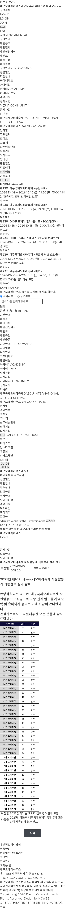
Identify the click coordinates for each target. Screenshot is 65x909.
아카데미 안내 (8, 93)
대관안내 (5, 483)
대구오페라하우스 (26, 126)
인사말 (4, 130)
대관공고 (5, 43)
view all (17, 184)
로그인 (4, 857)
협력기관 (5, 151)
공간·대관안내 (14, 35)
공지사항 (5, 101)
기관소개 (5, 176)
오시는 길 (5, 865)
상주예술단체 (8, 147)
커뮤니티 (14, 105)
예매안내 (5, 487)
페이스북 (5, 443)
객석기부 (5, 512)
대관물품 (5, 64)
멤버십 (4, 159)
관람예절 (5, 84)
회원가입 (5, 861)
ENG (3, 31)
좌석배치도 (6, 80)
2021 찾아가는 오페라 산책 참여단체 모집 (34, 813)
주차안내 (5, 496)
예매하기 (5, 200)
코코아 (4, 516)
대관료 (4, 55)
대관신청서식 (8, 51)
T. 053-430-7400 (11, 877)
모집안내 (5, 554)
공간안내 (5, 39)
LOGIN (4, 18)
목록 (32, 833)
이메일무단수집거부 (11, 853)
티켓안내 (5, 76)
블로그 (4, 439)
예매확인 (5, 508)
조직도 (4, 138)
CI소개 (4, 142)
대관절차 (5, 47)
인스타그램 (6, 447)
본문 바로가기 (8, 2)
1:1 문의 (4, 113)
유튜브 (4, 451)
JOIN (3, 22)
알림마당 (5, 491)
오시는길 (5, 155)
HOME (4, 14)
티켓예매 (5, 167)
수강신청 (5, 97)
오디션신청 (6, 500)
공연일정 (5, 72)
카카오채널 (6, 455)
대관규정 (5, 60)
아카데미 (12, 89)
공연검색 (5, 10)
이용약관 (5, 848)
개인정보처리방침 (10, 844)
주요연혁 (5, 134)
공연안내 (16, 68)
